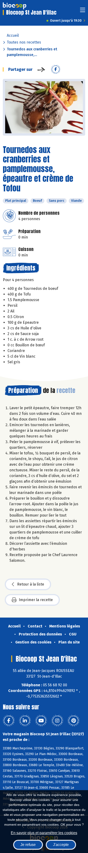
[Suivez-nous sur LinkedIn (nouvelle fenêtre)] (25, 721)
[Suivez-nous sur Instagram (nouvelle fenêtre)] (57, 721)
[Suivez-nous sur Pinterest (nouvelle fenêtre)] (73, 721)
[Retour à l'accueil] (14, 5)
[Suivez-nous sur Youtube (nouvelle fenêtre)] (41, 721)
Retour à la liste (30, 584)
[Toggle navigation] (82, 11)
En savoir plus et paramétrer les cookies (44, 833)
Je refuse (28, 845)
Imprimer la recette (36, 600)
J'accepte (61, 845)
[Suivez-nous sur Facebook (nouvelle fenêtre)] (9, 721)
